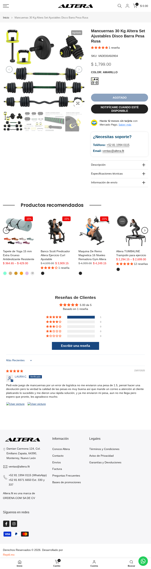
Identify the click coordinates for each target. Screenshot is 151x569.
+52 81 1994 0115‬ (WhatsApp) (28, 475)
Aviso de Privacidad (101, 455)
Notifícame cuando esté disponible (120, 109)
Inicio (6, 17)
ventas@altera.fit (113, 150)
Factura (57, 468)
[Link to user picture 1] (15, 411)
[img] (14, 371)
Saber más (125, 125)
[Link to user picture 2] (36, 411)
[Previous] (9, 69)
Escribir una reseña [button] (75, 345)
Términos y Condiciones (104, 449)
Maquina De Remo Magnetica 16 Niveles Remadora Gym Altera (92, 255)
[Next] (79, 69)
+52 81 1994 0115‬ (118, 145)
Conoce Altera (61, 449)
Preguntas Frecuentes (66, 475)
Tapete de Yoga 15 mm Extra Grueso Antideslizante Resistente (18, 255)
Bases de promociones (66, 482)
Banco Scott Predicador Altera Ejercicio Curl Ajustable (55, 255)
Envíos (56, 462)
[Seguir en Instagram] (14, 523)
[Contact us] (143, 561)
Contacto (58, 455)
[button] (100, 47)
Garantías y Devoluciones (105, 462)
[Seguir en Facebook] (6, 523)
